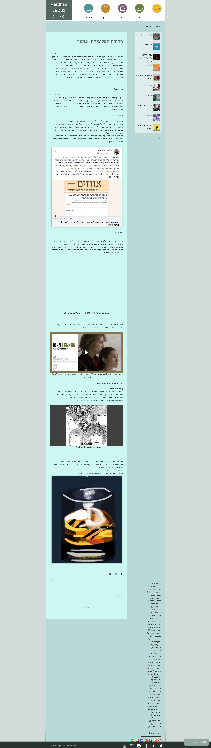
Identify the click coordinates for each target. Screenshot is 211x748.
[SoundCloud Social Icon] (132, 738)
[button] (105, 18)
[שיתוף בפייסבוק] (122, 574)
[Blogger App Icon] (155, 738)
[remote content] (86, 284)
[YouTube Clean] (124, 744)
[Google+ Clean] (132, 744)
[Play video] (86, 352)
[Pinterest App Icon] (159, 738)
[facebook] (154, 744)
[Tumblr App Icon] (150, 738)
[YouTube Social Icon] (137, 738)
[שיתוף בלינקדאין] (110, 574)
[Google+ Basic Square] (146, 738)
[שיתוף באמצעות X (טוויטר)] (116, 574)
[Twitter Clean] (161, 744)
